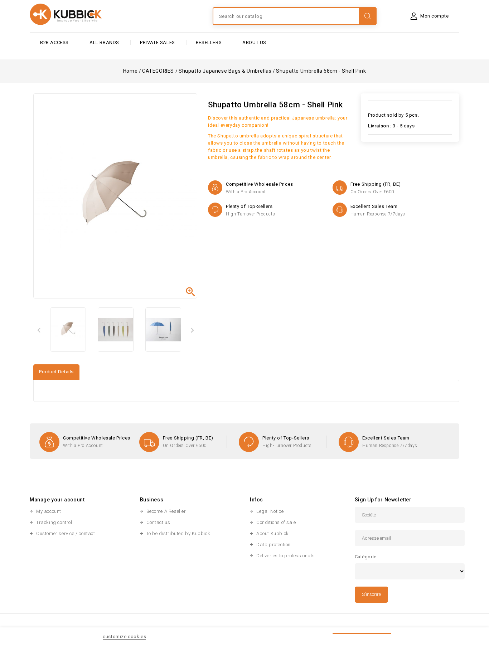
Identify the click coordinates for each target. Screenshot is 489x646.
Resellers (209, 42)
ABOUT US (254, 42)
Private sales (157, 42)
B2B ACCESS (54, 42)
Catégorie (366, 556)
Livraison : (380, 125)
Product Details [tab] (56, 371)
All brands (104, 42)
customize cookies (124, 636)
